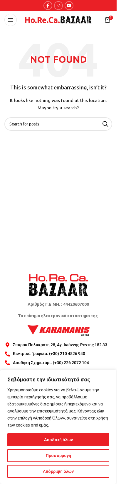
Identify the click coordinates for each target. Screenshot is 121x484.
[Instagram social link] (58, 5)
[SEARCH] (105, 124)
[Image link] (58, 284)
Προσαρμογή (58, 455)
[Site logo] (58, 19)
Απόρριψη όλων (58, 471)
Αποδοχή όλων (58, 439)
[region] (58, 427)
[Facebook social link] (47, 5)
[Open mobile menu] (10, 20)
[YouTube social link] (69, 5)
